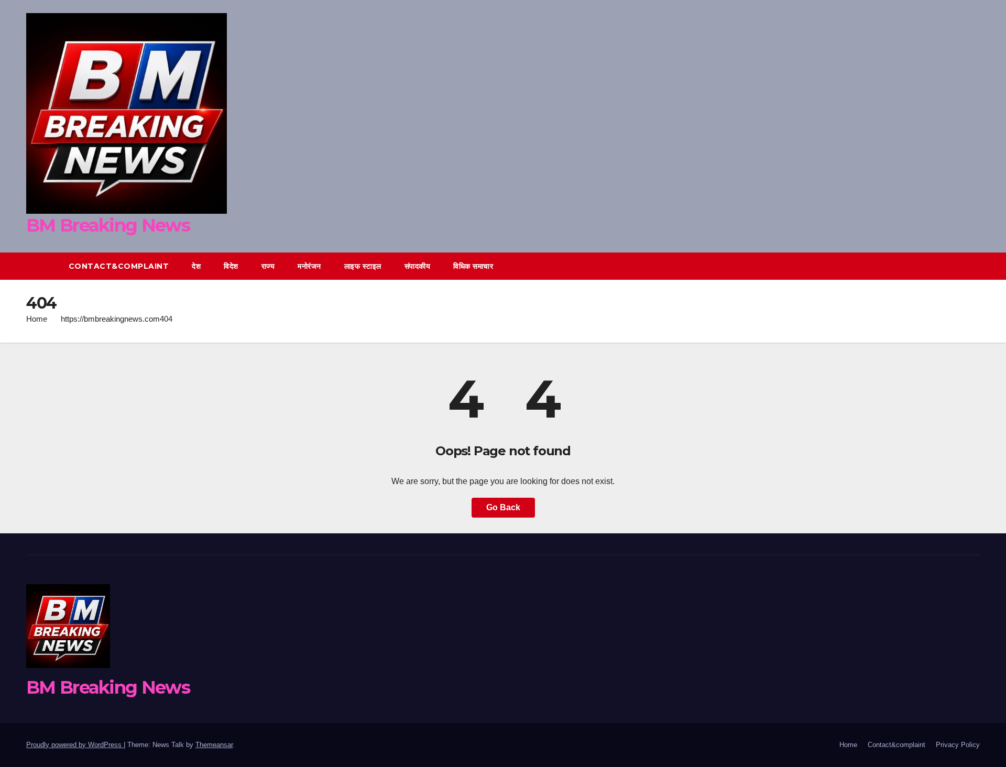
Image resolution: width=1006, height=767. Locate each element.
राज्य (268, 266)
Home (36, 318)
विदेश (231, 266)
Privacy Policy (958, 745)
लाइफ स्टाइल (362, 266)
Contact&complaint (119, 266)
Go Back (503, 507)
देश (196, 266)
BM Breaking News (108, 225)
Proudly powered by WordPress (75, 745)
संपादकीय (417, 266)
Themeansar (214, 745)
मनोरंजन (309, 266)
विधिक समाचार (473, 266)
